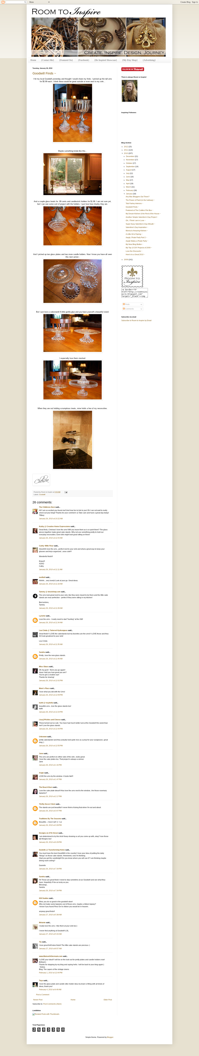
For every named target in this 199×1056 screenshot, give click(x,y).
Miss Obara (44, 667)
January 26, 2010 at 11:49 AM (50, 659)
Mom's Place (44, 688)
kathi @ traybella (46, 703)
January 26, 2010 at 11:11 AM (50, 569)
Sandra (42, 652)
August (129, 170)
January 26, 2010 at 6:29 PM (50, 842)
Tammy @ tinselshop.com (49, 592)
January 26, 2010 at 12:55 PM (51, 746)
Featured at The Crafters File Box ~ (139, 210)
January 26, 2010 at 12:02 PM (51, 681)
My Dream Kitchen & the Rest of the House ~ (143, 214)
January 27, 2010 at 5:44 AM (50, 934)
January (129, 194)
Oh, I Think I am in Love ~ (136, 220)
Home (33, 60)
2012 (126, 147)
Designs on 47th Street (48, 833)
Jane (41, 753)
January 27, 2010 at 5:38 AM (50, 915)
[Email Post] (65, 492)
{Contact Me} (47, 60)
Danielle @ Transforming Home (52, 850)
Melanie (42, 923)
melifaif (42, 577)
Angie (41, 773)
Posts (127, 304)
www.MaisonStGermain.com (50, 956)
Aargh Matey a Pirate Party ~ (137, 241)
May (128, 180)
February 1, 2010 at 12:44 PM (50, 973)
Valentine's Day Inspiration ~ (137, 227)
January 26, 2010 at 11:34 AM (50, 623)
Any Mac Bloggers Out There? (137, 197)
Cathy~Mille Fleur (46, 546)
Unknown (43, 737)
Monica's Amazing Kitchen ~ (137, 231)
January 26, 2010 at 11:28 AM (50, 608)
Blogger (110, 1037)
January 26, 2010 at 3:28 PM (50, 825)
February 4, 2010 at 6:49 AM (50, 990)
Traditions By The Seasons (50, 819)
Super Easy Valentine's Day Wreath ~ (140, 224)
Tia (40, 942)
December (130, 156)
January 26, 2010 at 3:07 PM (50, 811)
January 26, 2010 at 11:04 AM (50, 538)
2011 (126, 150)
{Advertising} (149, 60)
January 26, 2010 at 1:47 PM (50, 779)
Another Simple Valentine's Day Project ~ (142, 217)
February (130, 190)
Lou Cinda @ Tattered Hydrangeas (53, 630)
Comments (129, 309)
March (128, 187)
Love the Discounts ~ (134, 251)
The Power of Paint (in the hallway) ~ (140, 200)
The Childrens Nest (47, 507)
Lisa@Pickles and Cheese (50, 720)
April (128, 184)
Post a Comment (42, 995)
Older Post (108, 1000)
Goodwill (42, 494)
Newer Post (37, 1000)
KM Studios (44, 898)
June (128, 177)
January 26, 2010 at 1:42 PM (50, 765)
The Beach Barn (45, 787)
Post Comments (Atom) (52, 1004)
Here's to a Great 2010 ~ (135, 254)
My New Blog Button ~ (134, 244)
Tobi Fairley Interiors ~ (134, 203)
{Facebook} (83, 60)
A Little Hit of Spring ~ (134, 234)
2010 (126, 153)
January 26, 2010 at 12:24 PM (51, 712)
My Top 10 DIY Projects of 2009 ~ (139, 248)
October (129, 163)
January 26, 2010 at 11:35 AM (50, 644)
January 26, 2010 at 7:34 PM (50, 869)
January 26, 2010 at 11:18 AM (50, 584)
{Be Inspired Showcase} (105, 60)
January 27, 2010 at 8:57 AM (50, 949)
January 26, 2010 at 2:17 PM (50, 796)
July (128, 173)
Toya (41, 981)
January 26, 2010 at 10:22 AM (51, 519)
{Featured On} (66, 60)
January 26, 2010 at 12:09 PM (51, 695)
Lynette (42, 616)
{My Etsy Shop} (130, 60)
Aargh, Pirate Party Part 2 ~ (136, 237)
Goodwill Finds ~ (44, 73)
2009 (126, 260)
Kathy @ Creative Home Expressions (54, 526)
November (130, 160)
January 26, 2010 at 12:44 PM (51, 729)
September (130, 167)
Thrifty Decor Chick (47, 804)
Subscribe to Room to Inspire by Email (136, 320)
